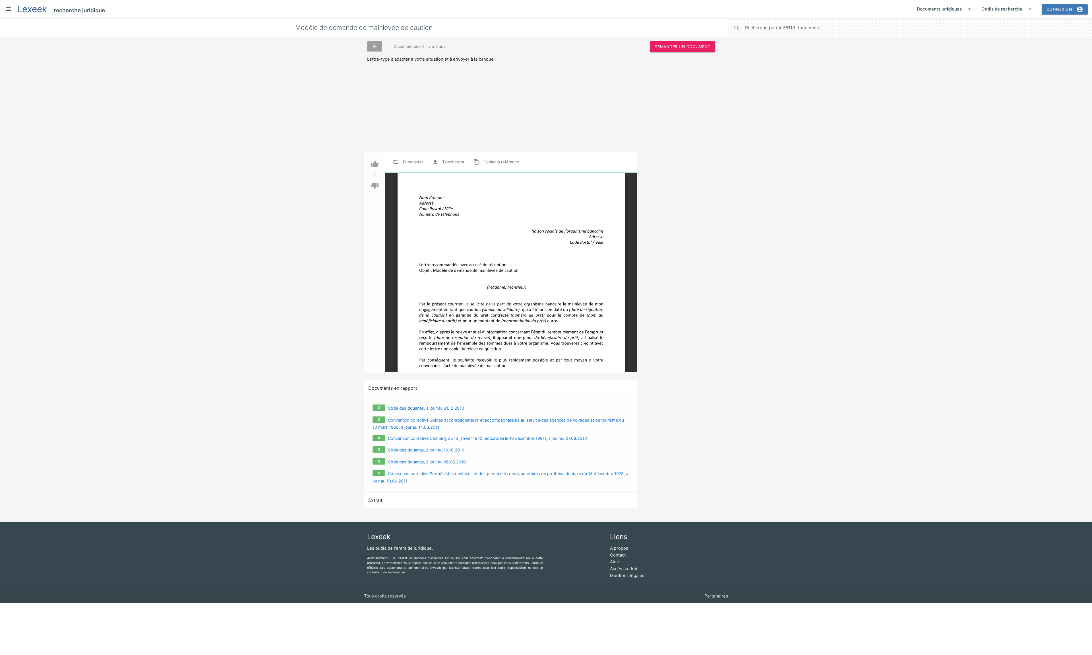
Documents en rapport (392, 388)
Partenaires (716, 596)
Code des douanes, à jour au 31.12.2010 (426, 408)
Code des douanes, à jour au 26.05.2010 (427, 461)
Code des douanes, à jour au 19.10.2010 (426, 449)
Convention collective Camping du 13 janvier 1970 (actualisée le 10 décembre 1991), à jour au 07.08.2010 (487, 438)
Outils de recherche (1007, 9)
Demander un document (683, 46)
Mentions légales (627, 575)
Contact (618, 555)
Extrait (375, 500)
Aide (614, 561)
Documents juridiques (945, 9)
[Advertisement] (682, 143)
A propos (619, 548)
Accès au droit (624, 568)
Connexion (1064, 9)
